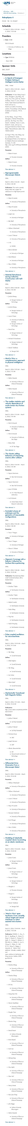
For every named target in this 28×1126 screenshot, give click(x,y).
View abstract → (10, 169)
